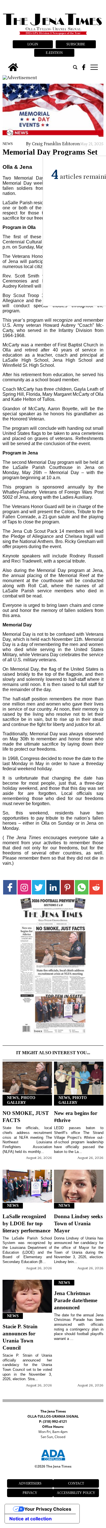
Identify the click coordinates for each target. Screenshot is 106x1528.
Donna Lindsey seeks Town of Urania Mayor (78, 1223)
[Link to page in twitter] (39, 887)
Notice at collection (30, 1518)
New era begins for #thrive (75, 1116)
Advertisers (30, 1483)
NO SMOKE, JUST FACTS (26, 1116)
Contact (76, 1483)
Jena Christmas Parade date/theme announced (75, 1300)
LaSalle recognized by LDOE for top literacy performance (26, 1223)
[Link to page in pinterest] (67, 887)
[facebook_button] (83, 67)
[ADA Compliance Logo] (53, 1461)
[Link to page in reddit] (96, 887)
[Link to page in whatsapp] (81, 887)
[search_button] (75, 67)
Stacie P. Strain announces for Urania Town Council (20, 1337)
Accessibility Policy (76, 1493)
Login (32, 44)
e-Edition (54, 53)
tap (93, 67)
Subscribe (75, 44)
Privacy (30, 1493)
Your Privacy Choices (47, 1509)
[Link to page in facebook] (10, 887)
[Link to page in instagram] (24, 887)
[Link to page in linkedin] (53, 887)
